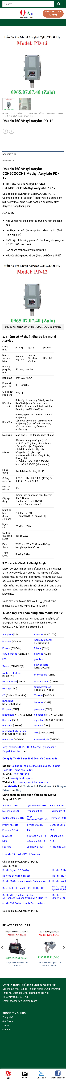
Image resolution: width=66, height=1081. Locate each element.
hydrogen (7, 688)
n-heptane (39, 714)
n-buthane (7, 739)
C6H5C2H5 (42, 819)
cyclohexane (40, 674)
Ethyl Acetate (57, 805)
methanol (7, 725)
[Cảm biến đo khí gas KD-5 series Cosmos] (49, 945)
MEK (36, 732)
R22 (60, 889)
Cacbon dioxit (38, 903)
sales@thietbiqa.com (22, 778)
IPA (28, 830)
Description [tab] (9, 154)
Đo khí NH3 (58, 876)
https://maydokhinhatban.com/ (30, 782)
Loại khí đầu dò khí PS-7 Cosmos (21, 854)
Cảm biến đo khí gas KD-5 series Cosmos (49, 964)
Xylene (5, 666)
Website (12, 786)
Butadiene (7, 701)
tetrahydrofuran (42, 687)
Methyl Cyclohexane (44, 747)
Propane (6, 709)
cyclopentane (9, 681)
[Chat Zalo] (59, 1065)
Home (5, 113)
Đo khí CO (7, 881)
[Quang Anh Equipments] (27, 13)
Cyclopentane (9, 818)
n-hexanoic (8, 714)
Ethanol (6, 648)
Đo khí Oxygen (9, 870)
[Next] (58, 64)
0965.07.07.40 (21, 996)
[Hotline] (59, 1057)
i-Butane (6, 846)
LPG (4, 659)
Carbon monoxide (22, 881)
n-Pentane (32, 841)
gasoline (38, 659)
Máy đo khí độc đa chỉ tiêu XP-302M (17, 964)
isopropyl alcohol (43, 640)
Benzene (7, 720)
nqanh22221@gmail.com (23, 1000)
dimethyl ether (41, 681)
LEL (34, 888)
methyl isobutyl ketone (14, 731)
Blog (18, 790)
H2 (62, 818)
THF (52, 841)
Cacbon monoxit (41, 881)
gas (28, 876)
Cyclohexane (33, 805)
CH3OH (17, 811)
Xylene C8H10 (36, 825)
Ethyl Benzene (31, 818)
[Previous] (8, 64)
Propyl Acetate (11, 751)
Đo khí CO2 (8, 903)
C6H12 (44, 805)
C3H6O (15, 805)
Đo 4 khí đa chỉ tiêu (12, 888)
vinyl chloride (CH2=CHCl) (17, 747)
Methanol (7, 811)
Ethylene (6, 830)
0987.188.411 (21, 774)
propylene (39, 709)
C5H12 (41, 841)
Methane (38, 725)
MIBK (52, 830)
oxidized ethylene (11, 673)
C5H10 (20, 818)
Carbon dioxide (22, 903)
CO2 (42, 888)
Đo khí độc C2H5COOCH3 (20, 116)
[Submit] (59, 4)
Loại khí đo (17, 113)
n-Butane (31, 836)
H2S (29, 888)
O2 (19, 870)
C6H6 (62, 825)
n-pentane (39, 720)
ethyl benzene (9, 654)
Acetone (38, 634)
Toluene (38, 695)
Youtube (28, 786)
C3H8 (39, 811)
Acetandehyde (41, 739)
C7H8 (62, 811)
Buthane (6, 641)
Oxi (23, 870)
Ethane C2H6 (57, 836)
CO (3, 695)
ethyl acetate (41, 665)
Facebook (45, 786)
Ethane (37, 648)
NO (59, 898)
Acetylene (7, 634)
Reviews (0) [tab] (8, 160)
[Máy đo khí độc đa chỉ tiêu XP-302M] (16, 945)
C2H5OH (39, 846)
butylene (38, 702)
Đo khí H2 (57, 870)
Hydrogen (55, 818)
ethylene (38, 654)
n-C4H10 (41, 836)
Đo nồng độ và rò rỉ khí (14, 876)
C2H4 (15, 830)
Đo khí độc (55, 897)
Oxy (27, 870)
